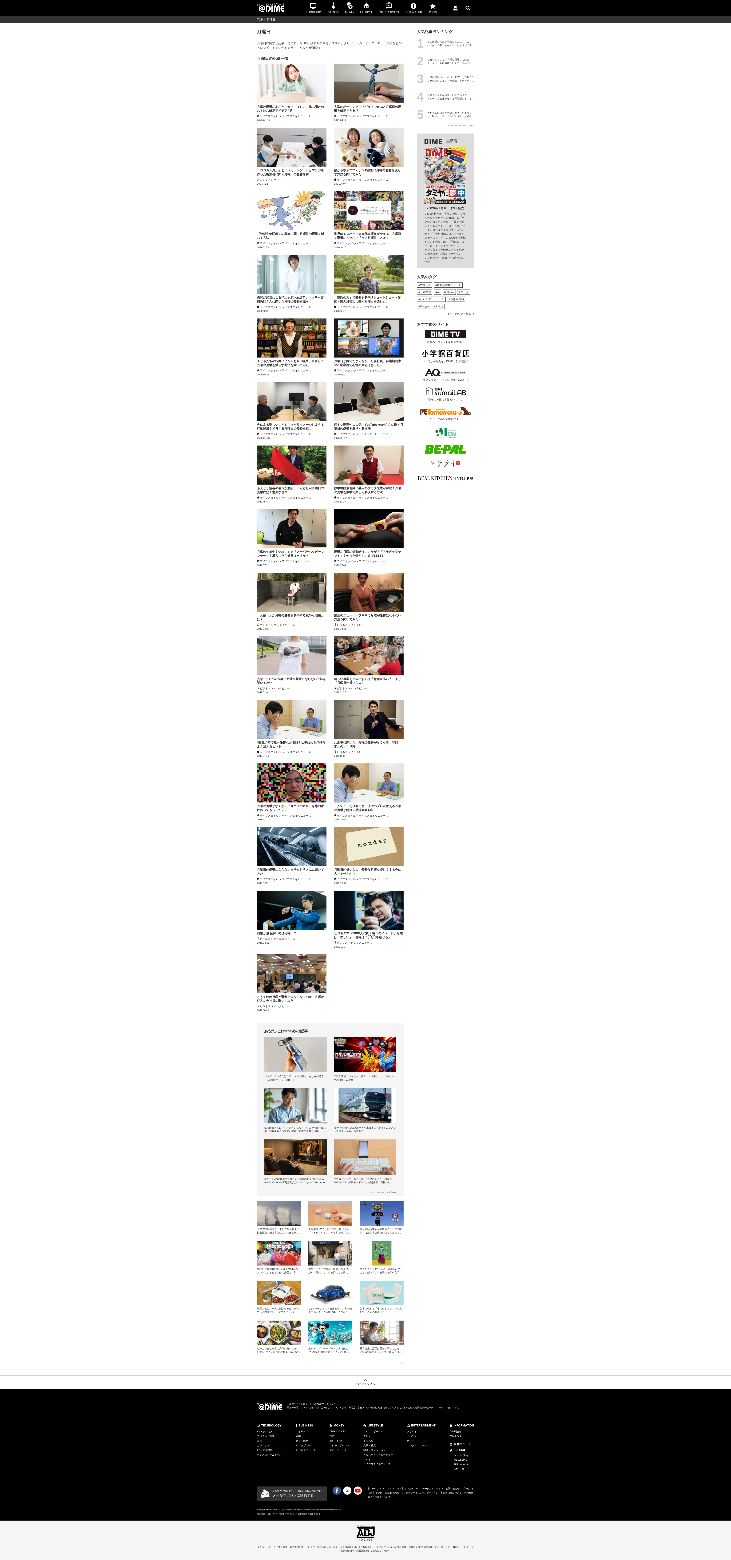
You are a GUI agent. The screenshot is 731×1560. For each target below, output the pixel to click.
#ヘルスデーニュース (431, 299)
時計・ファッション (374, 1450)
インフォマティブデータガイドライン (423, 1488)
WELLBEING (461, 1459)
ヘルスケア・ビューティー (378, 1454)
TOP (260, 19)
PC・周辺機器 (265, 1450)
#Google (423, 306)
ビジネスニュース (306, 1450)
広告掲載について (452, 1492)
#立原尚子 (424, 285)
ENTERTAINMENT (423, 1425)
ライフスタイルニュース (377, 1464)
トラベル (368, 1440)
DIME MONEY (338, 1431)
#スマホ (438, 306)
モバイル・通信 (265, 1436)
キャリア (301, 1431)
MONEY (339, 1425)
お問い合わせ (453, 1488)
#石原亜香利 (456, 299)
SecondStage (461, 1455)
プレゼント (456, 1436)
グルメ (367, 1436)
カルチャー (413, 1436)
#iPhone (449, 292)
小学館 (378, 1492)
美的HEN (459, 1468)
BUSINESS (306, 1425)
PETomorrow (461, 1464)
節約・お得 (336, 1440)
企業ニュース (462, 1444)
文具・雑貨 (369, 1445)
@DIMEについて (376, 1488)
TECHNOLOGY (271, 1425)
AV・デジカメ (265, 1431)
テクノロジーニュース (269, 1454)
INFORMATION (464, 1425)
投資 (332, 1436)
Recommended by (379, 1192)
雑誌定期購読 (392, 1492)
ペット (367, 1459)
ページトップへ (365, 1383)
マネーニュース (338, 1450)
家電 (259, 1440)
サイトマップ (394, 1488)
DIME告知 (455, 1431)
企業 (298, 1436)
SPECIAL (460, 1450)
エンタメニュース (417, 1445)
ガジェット (263, 1445)
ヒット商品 (302, 1440)
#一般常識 (424, 292)
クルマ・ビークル (373, 1431)
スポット (412, 1431)
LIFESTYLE (375, 1425)
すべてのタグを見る (459, 313)
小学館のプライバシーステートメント (420, 1492)
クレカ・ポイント (339, 1445)
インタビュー (303, 1445)
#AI (437, 292)
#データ (463, 292)
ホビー (410, 1440)
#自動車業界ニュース (448, 285)
